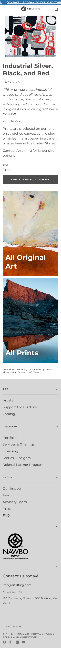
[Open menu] (8, 9)
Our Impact (12, 488)
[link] (30, 179)
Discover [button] (10, 426)
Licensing (10, 451)
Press (7, 509)
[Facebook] (4, 642)
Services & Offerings (18, 444)
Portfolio (10, 438)
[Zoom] (30, 36)
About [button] (7, 477)
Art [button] (5, 389)
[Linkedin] (17, 642)
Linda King (11, 82)
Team (7, 495)
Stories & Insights (16, 458)
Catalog (9, 414)
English (12, 626)
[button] (30, 526)
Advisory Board (15, 502)
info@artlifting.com (17, 585)
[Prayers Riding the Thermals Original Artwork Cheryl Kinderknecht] (30, 233)
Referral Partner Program (23, 465)
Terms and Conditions (20, 637)
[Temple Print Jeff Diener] (30, 320)
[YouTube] (23, 642)
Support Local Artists (20, 407)
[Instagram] (10, 642)
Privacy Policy (42, 633)
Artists (8, 400)
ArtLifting (14, 633)
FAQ (6, 515)
